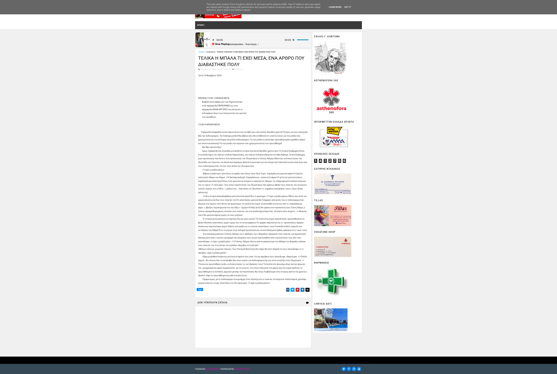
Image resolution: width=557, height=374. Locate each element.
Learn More (335, 7)
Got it (347, 7)
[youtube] (359, 369)
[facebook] (349, 369)
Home (201, 52)
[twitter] (344, 369)
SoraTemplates (213, 369)
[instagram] (354, 369)
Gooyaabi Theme (242, 369)
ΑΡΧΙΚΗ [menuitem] (200, 25)
